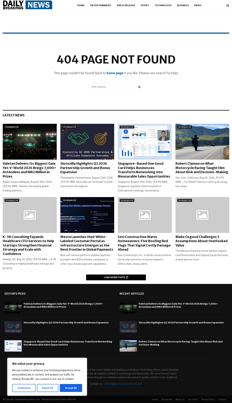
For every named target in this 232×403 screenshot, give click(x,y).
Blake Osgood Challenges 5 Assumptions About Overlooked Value (201, 241)
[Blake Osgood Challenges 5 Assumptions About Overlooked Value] (202, 215)
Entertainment (100, 5)
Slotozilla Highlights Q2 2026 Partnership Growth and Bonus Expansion (85, 167)
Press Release (126, 5)
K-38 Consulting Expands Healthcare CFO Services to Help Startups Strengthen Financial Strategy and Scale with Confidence (28, 245)
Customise (23, 388)
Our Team (193, 399)
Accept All (71, 388)
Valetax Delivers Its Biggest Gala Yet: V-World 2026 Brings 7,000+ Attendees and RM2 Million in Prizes (29, 169)
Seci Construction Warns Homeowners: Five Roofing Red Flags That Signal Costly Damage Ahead (144, 243)
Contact (222, 399)
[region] (47, 377)
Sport (145, 5)
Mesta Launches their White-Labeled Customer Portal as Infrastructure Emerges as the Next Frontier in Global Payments (86, 243)
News (197, 5)
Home (81, 5)
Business (183, 5)
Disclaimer (166, 399)
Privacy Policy (208, 399)
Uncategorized (11, 127)
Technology (163, 5)
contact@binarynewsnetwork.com (122, 383)
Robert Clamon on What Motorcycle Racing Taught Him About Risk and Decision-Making (201, 167)
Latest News (14, 115)
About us (180, 399)
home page (115, 73)
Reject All (47, 388)
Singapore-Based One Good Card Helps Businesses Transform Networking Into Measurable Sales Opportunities (144, 169)
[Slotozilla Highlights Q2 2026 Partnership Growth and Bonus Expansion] (87, 142)
